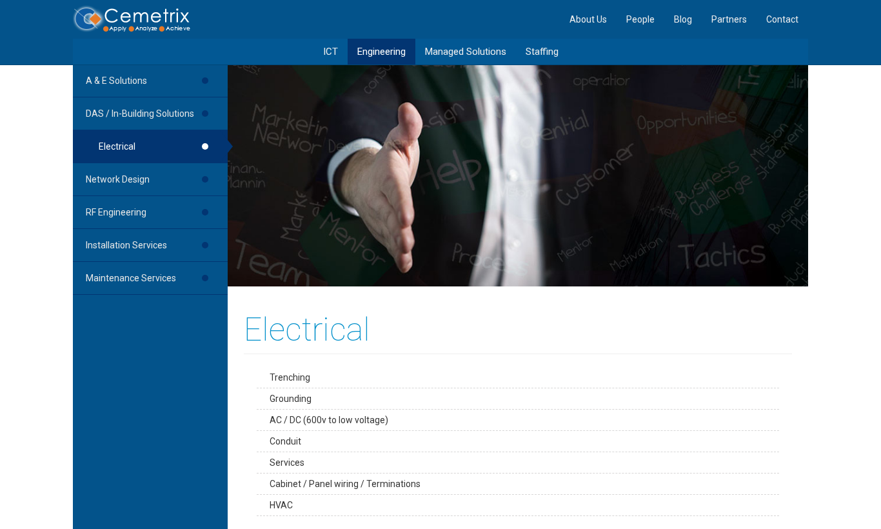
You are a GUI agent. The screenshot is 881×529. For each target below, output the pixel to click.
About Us (588, 19)
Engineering (381, 51)
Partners (729, 19)
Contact (782, 19)
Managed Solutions (465, 51)
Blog (683, 19)
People (640, 19)
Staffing (542, 51)
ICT (330, 51)
